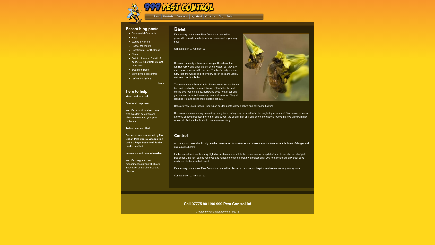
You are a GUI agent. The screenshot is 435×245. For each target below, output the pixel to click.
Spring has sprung (142, 78)
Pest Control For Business (146, 50)
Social (229, 16)
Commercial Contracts (144, 33)
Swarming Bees (140, 69)
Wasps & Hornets (141, 41)
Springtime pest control (144, 73)
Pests (157, 16)
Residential (168, 16)
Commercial (182, 16)
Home (147, 17)
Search (239, 16)
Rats (134, 37)
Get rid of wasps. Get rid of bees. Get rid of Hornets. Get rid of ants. (147, 61)
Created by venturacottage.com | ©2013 (217, 211)
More (161, 83)
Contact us (210, 16)
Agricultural (197, 16)
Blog (221, 16)
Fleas (135, 54)
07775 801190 (197, 48)
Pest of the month (141, 45)
